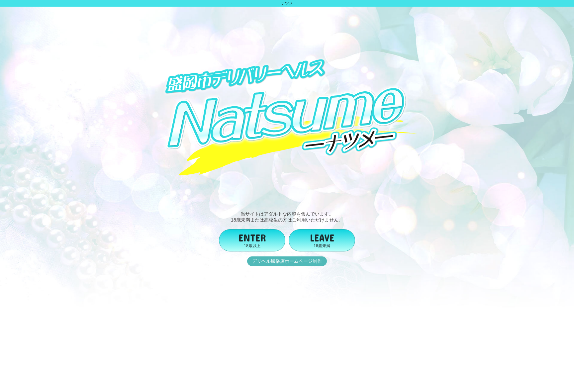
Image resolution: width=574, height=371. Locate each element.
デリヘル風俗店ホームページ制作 (287, 261)
